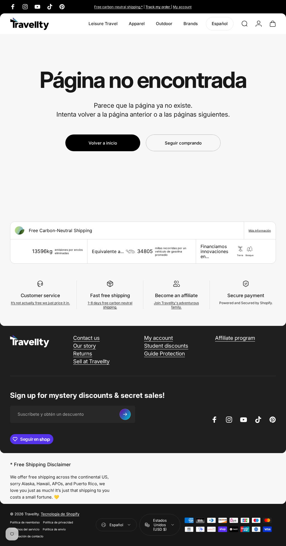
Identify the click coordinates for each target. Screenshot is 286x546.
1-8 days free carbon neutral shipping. (110, 305)
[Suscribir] (125, 414)
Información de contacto (26, 536)
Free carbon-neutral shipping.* (118, 7)
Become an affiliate (176, 295)
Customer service (40, 295)
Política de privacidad (58, 522)
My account (182, 7)
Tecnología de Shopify (60, 514)
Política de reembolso (25, 522)
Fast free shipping (110, 295)
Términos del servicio (24, 529)
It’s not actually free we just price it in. (40, 303)
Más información (260, 230)
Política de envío (54, 529)
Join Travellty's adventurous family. (176, 305)
